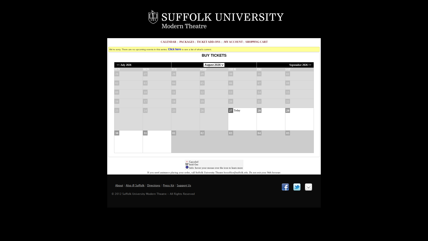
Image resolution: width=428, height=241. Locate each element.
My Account (233, 42)
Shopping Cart (256, 42)
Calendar (168, 42)
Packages (186, 42)
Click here (174, 49)
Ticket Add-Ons (208, 42)
